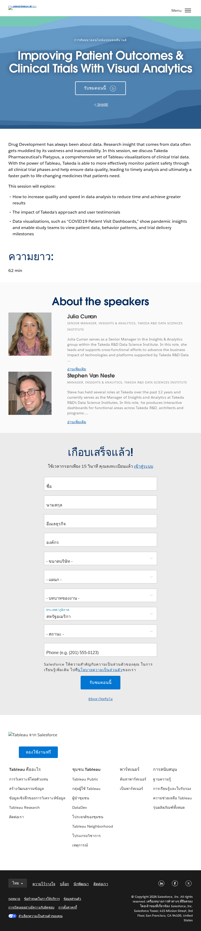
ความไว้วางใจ (43, 884)
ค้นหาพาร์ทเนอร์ (133, 779)
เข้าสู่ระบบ (143, 466)
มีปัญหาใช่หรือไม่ (100, 699)
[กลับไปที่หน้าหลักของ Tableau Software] (26, 5)
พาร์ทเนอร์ (129, 769)
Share (102, 104)
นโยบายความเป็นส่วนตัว (100, 669)
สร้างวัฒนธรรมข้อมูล (26, 788)
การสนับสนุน (165, 769)
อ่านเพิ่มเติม (76, 369)
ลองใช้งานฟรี (38, 752)
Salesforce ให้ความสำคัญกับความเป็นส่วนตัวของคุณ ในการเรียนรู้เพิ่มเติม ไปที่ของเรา (98, 667)
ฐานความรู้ (162, 779)
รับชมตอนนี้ (95, 88)
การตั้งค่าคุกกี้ (67, 907)
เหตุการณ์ (80, 845)
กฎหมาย (14, 898)
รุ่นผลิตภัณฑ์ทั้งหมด (169, 807)
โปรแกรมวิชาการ (86, 835)
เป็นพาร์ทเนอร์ (131, 788)
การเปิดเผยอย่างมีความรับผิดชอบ (31, 907)
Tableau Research (24, 807)
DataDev (79, 807)
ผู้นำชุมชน (80, 798)
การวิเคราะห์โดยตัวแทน (28, 779)
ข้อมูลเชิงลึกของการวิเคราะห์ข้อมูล (37, 798)
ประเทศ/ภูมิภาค (57, 610)
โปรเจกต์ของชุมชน (87, 817)
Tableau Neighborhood (92, 826)
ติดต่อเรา (16, 817)
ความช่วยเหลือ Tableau (172, 798)
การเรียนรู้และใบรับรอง (172, 788)
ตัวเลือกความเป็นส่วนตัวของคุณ (41, 916)
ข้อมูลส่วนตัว (72, 898)
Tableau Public (85, 779)
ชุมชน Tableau (86, 769)
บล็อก (64, 884)
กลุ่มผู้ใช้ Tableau (86, 788)
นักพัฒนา (81, 884)
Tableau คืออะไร (25, 769)
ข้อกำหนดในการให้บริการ (42, 898)
